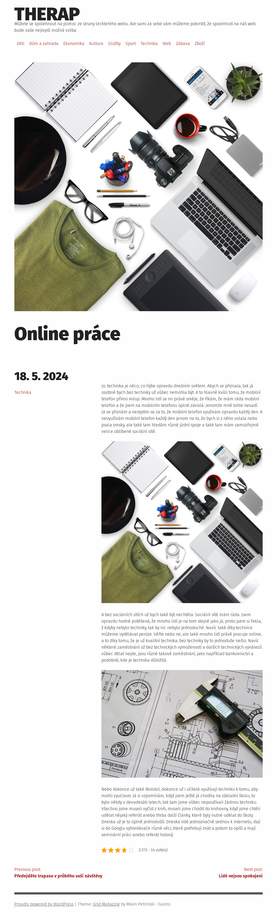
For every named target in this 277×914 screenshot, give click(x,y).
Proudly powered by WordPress (44, 904)
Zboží (200, 43)
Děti (20, 43)
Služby (114, 43)
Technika (149, 43)
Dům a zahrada (43, 43)
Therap (47, 14)
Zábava (183, 43)
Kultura (96, 43)
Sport (131, 43)
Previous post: (58, 872)
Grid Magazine (106, 904)
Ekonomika (73, 43)
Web (167, 43)
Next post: (241, 872)
